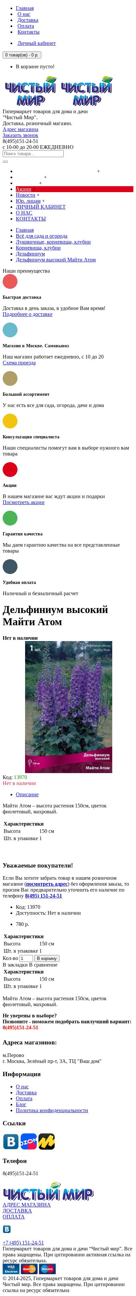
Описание (27, 794)
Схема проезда (19, 362)
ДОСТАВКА (17, 1210)
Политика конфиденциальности (52, 1110)
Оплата (24, 1098)
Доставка (26, 1092)
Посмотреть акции (24, 502)
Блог (21, 1104)
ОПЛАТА (14, 1216)
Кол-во (10, 958)
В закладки (15, 965)
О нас (22, 1086)
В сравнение (43, 965)
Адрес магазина (20, 129)
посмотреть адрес (47, 884)
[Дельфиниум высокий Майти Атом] (69, 771)
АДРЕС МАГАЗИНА (27, 1205)
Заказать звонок (20, 135)
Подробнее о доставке (27, 314)
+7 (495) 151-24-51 (23, 1242)
